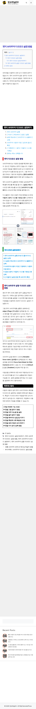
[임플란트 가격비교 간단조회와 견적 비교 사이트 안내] (5, 641)
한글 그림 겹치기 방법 (12, 409)
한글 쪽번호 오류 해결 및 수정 (15, 420)
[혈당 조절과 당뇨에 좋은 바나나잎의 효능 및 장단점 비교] (5, 636)
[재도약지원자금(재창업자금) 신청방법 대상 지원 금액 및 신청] (5, 656)
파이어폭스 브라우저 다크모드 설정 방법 (18, 449)
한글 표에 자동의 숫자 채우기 (15, 423)
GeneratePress (27, 706)
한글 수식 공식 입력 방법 (13, 426)
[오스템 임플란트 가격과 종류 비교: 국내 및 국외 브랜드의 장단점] (5, 646)
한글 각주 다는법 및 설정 (13, 412)
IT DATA (8, 433)
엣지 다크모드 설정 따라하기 (14, 436)
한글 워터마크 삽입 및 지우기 (15, 417)
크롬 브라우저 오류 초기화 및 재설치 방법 (19, 447)
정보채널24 (13, 2)
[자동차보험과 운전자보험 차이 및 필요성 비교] (5, 651)
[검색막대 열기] (26, 2)
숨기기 (11, 52)
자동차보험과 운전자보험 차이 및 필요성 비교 (20, 649)
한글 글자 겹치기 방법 (12, 415)
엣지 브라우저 (28, 174)
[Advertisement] (18, 24)
